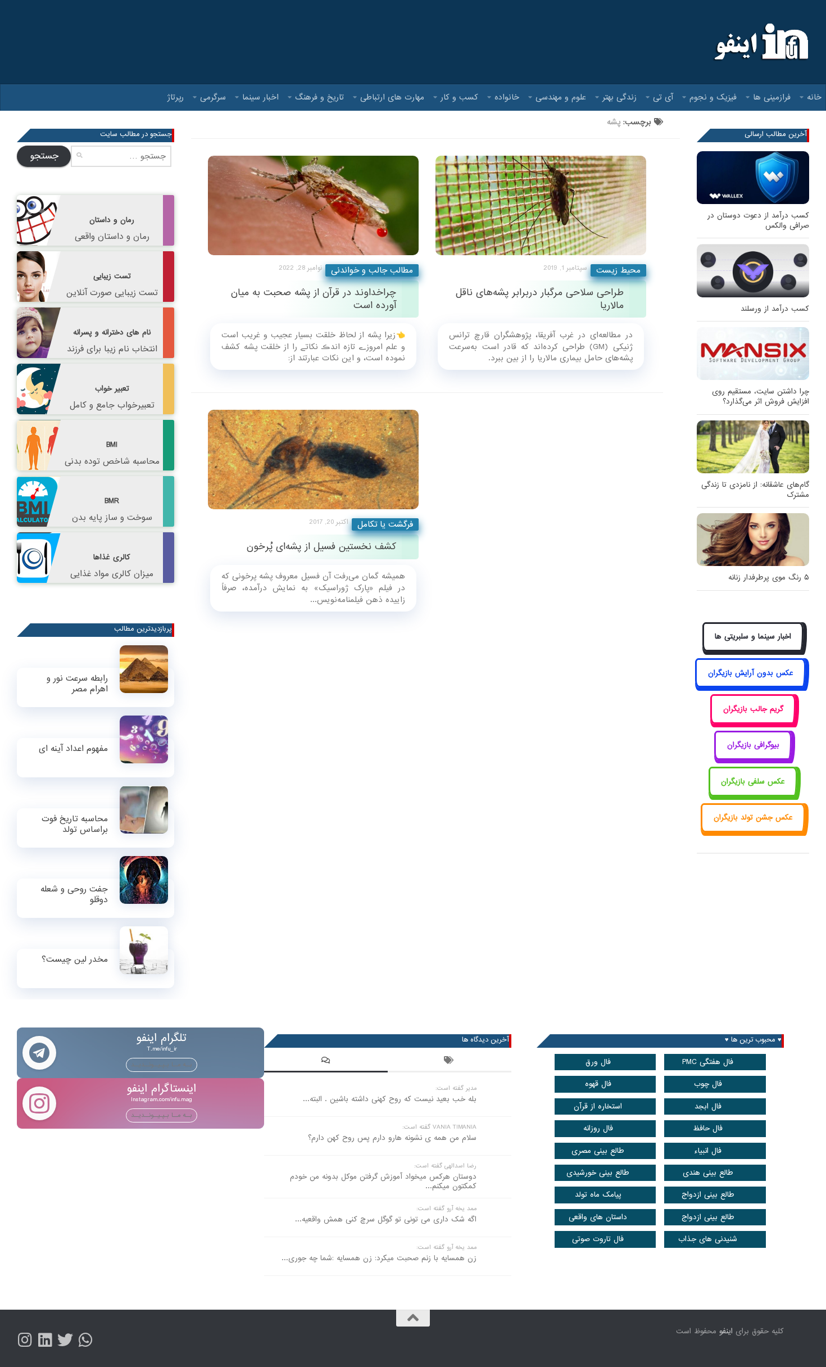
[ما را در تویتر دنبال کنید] (65, 1340)
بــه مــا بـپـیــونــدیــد (161, 1064)
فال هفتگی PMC (707, 1062)
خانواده (506, 97)
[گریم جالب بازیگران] (753, 721)
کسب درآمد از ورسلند (775, 309)
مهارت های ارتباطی (392, 97)
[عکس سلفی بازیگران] (753, 794)
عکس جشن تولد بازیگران (753, 817)
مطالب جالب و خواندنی (372, 270)
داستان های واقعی (598, 1217)
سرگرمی (213, 97)
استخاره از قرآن (598, 1106)
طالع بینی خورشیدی (597, 1173)
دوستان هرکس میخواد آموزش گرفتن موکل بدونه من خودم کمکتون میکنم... (383, 1181)
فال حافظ (708, 1128)
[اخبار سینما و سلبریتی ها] (753, 649)
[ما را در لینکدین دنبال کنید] (45, 1340)
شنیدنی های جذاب (707, 1239)
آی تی (663, 97)
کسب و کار (459, 97)
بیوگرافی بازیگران (753, 745)
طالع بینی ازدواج (708, 1195)
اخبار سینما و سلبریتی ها (753, 636)
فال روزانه (598, 1128)
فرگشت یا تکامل (385, 524)
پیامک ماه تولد (598, 1195)
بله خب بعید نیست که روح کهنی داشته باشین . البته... (389, 1099)
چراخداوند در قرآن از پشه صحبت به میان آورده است (313, 299)
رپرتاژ (175, 97)
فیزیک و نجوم (713, 97)
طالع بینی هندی (708, 1173)
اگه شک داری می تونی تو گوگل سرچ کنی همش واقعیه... (385, 1219)
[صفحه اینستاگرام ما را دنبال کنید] (25, 1340)
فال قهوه (598, 1084)
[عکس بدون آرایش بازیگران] (750, 685)
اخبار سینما (260, 97)
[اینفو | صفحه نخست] (760, 42)
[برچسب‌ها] (449, 1061)
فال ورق (598, 1062)
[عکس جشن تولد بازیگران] (753, 830)
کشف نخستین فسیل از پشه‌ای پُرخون (321, 547)
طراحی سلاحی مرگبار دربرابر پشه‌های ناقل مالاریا (540, 299)
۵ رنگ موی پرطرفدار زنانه (768, 577)
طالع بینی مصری (597, 1151)
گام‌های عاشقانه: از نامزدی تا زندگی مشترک (755, 490)
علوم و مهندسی (560, 97)
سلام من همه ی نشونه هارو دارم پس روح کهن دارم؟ (392, 1138)
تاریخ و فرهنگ (319, 97)
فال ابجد (708, 1106)
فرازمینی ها (772, 97)
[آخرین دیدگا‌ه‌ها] (326, 1061)
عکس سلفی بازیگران (753, 781)
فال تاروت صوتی (598, 1239)
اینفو (726, 1331)
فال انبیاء (707, 1151)
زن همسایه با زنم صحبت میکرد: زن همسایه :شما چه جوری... (379, 1258)
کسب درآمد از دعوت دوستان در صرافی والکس (758, 221)
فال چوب (708, 1084)
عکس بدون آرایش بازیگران (750, 673)
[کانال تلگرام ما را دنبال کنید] (85, 1340)
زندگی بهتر (619, 97)
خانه (814, 97)
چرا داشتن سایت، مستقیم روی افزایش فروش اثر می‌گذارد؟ (760, 397)
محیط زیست (618, 270)
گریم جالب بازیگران (753, 709)
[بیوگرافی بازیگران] (753, 758)
